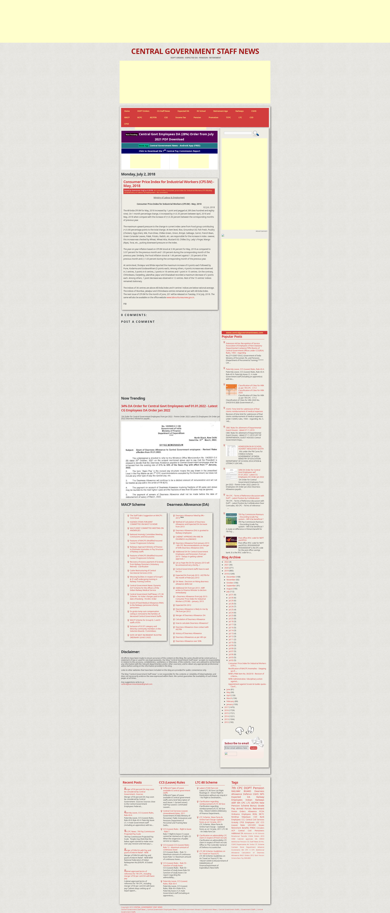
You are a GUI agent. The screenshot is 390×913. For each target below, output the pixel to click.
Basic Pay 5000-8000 (244, 858)
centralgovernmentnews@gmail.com (136, 684)
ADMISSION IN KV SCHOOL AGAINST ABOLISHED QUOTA (251, 447)
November (231, 579)
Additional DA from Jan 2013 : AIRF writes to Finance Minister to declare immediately (191, 590)
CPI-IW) (205, 190)
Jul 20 (231, 618)
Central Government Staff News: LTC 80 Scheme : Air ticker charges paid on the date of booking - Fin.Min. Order (147, 596)
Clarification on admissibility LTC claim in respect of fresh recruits (213, 836)
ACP (233, 830)
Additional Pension (239, 841)
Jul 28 (231, 603)
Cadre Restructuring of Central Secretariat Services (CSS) (143, 571)
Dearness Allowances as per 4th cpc (191, 637)
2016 (226, 710)
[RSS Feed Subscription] (231, 755)
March (229, 698)
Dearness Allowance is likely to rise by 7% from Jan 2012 (192, 610)
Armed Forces (243, 808)
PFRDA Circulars (257, 828)
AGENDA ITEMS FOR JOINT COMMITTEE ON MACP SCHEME (144, 523)
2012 (226, 722)
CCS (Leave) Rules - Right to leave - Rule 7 (177, 830)
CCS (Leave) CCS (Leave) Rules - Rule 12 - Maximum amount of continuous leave (176, 847)
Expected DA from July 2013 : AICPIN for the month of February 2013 (192, 576)
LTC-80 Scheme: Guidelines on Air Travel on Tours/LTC (212, 852)
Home (127, 111)
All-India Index (160, 190)
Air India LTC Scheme (255, 844)
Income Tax (181, 117)
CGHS (253, 111)
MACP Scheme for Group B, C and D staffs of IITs (145, 621)
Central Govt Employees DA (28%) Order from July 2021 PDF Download (170, 136)
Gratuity (234, 822)
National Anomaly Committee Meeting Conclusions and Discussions (146, 535)
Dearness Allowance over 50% (188, 641)
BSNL (255, 814)
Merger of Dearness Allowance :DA (191, 615)
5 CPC (252, 850)
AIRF (233, 802)
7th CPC (237, 788)
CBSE (233, 839)
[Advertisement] (195, 21)
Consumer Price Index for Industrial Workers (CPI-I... (247, 664)
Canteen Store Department (243, 847)
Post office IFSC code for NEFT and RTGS (251, 539)
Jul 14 (231, 630)
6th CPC (241, 802)
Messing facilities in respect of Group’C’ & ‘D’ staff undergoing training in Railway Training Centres (146, 579)
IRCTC (261, 814)
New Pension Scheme (247, 804)
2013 (226, 719)
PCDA (261, 811)
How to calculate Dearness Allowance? (192, 623)
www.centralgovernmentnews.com (244, 332)
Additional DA (237, 833)
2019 (226, 570)
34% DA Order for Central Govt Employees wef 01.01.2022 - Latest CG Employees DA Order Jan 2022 (251, 473)
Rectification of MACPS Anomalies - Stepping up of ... (247, 669)
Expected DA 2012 (183, 605)
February (231, 701)
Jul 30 (231, 597)
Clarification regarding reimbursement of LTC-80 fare (212, 802)
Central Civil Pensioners (251, 830)
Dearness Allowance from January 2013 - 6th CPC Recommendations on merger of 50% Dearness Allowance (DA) (192, 545)
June (229, 689)
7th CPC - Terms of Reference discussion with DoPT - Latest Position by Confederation (245, 496)
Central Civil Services (255, 819)
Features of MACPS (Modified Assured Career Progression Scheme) (146, 541)
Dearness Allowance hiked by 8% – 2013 (190, 516)
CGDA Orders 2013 (256, 836)
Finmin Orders (238, 811)
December (231, 576)
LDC (257, 822)
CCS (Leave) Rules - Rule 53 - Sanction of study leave (175, 864)
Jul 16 (231, 627)
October (230, 582)
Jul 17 (231, 624)
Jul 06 (231, 654)
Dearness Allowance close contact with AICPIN (192, 628)
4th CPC (244, 850)
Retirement (258, 808)
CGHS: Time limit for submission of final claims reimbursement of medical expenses (244, 410)
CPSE (126, 124)
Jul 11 (231, 639)
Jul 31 (231, 594)
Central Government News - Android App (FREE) (169, 145)
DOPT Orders (143, 111)
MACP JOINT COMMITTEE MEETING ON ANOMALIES (147, 529)
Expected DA (183, 111)
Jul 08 (231, 648)
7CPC (228, 117)
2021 (226, 564)
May (229, 692)
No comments (162, 192)
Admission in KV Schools (254, 833)
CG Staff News (163, 111)
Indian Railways (255, 799)
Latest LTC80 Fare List (208, 788)
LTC (240, 117)
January (230, 704)
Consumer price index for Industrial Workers (184, 190)
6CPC (139, 117)
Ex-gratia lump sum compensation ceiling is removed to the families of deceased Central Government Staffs (145, 613)
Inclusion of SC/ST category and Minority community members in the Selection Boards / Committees (145, 628)
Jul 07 (231, 651)
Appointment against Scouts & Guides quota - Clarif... (247, 685)
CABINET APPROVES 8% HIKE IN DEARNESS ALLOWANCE (189, 537)
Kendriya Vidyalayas (241, 817)
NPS (262, 794)
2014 (226, 716)
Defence (247, 794)
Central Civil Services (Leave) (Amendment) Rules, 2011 (175, 812)
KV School (201, 111)
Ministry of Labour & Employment (141, 192)
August (230, 588)
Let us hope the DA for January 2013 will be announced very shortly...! (192, 563)
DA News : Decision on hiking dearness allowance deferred (192, 582)
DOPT (248, 788)
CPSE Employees (247, 822)
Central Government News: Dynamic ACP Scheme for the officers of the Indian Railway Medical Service (145, 587)
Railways (240, 111)
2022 (226, 562)
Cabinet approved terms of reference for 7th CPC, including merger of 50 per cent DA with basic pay (139, 875)
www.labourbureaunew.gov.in (180, 297)
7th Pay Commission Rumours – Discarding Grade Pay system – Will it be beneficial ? (251, 516)
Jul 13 (231, 633)
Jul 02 (231, 660)
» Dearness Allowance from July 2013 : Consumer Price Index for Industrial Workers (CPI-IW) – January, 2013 (192, 598)
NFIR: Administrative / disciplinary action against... (245, 680)
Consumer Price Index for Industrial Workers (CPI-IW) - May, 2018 (168, 184)
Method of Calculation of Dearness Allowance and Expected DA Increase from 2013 (191, 524)
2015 (226, 713)
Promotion (213, 117)
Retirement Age (220, 111)
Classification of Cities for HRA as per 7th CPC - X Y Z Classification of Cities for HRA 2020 (251, 389)
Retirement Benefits (240, 828)
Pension (197, 117)
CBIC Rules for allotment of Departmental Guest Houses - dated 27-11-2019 (243, 428)
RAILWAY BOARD (241, 791)
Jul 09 (231, 645)
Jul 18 (231, 621)
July (228, 591)
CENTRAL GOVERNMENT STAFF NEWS (195, 51)
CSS (166, 117)
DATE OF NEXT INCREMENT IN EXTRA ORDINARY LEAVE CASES (146, 636)
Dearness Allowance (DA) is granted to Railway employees (192, 531)
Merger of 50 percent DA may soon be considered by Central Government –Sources (139, 791)
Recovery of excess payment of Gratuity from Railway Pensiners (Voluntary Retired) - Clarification (146, 564)
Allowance (252, 811)
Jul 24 (231, 612)
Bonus (253, 805)
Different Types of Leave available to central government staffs (176, 790)
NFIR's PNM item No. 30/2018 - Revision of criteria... (246, 674)
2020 (226, 567)
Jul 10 (231, 642)
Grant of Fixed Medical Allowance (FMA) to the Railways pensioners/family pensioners (147, 605)
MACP (127, 117)
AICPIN (153, 117)
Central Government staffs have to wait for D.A (192, 570)
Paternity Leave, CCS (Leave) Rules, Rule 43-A (245, 369)
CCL (243, 819)
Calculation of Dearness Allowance (190, 619)
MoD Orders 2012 (247, 855)
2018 (226, 573)
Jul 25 (231, 609)
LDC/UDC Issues (256, 825)
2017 (226, 707)
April (229, 695)
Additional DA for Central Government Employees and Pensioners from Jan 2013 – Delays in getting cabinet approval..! (192, 555)
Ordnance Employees (241, 814)
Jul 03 (231, 657)
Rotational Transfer (239, 836)
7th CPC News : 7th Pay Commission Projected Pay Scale (139, 832)
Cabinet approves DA (247, 839)
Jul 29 (231, 600)
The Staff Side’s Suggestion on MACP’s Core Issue (146, 516)
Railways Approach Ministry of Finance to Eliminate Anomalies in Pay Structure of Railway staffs (146, 549)
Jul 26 (231, 606)
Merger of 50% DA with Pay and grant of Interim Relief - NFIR (137, 851)
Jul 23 (231, 615)
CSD (251, 117)
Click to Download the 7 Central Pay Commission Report (169, 150)
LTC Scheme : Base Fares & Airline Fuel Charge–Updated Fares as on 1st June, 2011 (211, 819)
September (231, 585)
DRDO (261, 839)
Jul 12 (231, 636)
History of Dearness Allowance (189, 633)
